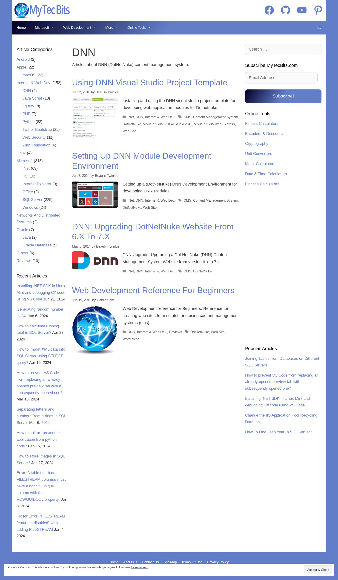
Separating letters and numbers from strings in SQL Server (41, 416)
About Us (130, 562)
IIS (25, 176)
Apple (21, 67)
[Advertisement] (283, 267)
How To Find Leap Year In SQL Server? (278, 432)
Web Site (129, 131)
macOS (29, 75)
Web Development (77, 27)
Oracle (22, 230)
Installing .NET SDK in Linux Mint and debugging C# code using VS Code (41, 292)
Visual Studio (153, 124)
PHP (26, 114)
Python (28, 122)
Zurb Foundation (36, 145)
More (109, 27)
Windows (30, 207)
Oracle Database (37, 245)
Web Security (34, 137)
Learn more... (139, 567)
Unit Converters (258, 153)
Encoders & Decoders (264, 133)
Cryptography (256, 143)
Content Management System (215, 117)
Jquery (28, 106)
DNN (139, 117)
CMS (187, 117)
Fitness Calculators (261, 123)
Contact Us (150, 562)
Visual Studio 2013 (178, 124)
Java (27, 237)
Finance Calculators (262, 184)
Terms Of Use (192, 562)
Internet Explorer (37, 184)
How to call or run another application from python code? (39, 439)
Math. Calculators (260, 164)
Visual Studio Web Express (214, 124)
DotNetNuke (132, 124)
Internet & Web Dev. (160, 117)
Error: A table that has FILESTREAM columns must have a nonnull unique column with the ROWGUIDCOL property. (41, 486)
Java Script (32, 98)
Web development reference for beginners (153, 290)
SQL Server (33, 199)
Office (28, 192)
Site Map (170, 562)
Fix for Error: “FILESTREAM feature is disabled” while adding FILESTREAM (41, 523)
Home (21, 27)
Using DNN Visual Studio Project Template (149, 82)
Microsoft (42, 27)
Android (23, 59)
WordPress (131, 339)
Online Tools (136, 27)
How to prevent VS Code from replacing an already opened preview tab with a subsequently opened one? (281, 382)
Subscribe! (283, 96)
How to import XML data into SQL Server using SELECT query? (41, 356)
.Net (131, 117)
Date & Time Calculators (266, 174)
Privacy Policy (218, 562)
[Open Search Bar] (319, 27)
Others (22, 253)
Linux (21, 153)
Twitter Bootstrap (37, 129)
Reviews (175, 332)
